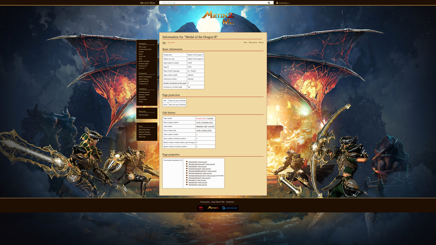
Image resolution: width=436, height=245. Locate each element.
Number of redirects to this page (175, 83)
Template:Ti (192, 180)
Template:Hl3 (192, 162)
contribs (210, 118)
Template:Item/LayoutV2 (196, 164)
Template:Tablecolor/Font (197, 175)
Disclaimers (230, 202)
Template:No (192, 166)
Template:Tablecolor (195, 173)
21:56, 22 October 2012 (204, 122)
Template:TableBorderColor (197, 171)
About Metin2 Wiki (217, 202)
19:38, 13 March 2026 (204, 130)
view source (202, 162)
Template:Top (193, 182)
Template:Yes (192, 185)
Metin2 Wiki (147, 2)
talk (204, 118)
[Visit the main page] (218, 17)
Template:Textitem (194, 178)
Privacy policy (205, 202)
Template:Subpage (194, 169)
